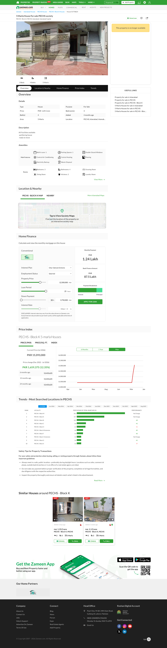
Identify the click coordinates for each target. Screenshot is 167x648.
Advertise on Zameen (24, 624)
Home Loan (133, 18)
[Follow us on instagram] (125, 628)
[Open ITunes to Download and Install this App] (126, 562)
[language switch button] (139, 2)
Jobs (18, 618)
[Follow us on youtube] (130, 628)
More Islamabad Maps (96, 195)
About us (19, 611)
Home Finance (63, 88)
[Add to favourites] (81, 519)
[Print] (141, 18)
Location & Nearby (42, 88)
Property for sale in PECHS (125, 100)
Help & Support (22, 621)
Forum (52, 618)
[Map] (75, 520)
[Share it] (78, 520)
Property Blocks (41, 2)
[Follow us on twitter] (119, 634)
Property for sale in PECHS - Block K (129, 103)
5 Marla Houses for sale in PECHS (127, 108)
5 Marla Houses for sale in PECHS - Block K (130, 111)
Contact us (20, 614)
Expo (52, 621)
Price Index (79, 88)
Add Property (55, 628)
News (52, 614)
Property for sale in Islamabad (126, 97)
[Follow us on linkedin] (125, 634)
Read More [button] (98, 480)
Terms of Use (21, 628)
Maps (74, 2)
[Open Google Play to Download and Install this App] (143, 562)
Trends (93, 88)
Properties (25, 2)
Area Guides (58, 2)
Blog (67, 2)
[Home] (17, 2)
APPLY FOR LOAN (90, 302)
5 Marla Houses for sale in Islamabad (129, 106)
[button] (60, 267)
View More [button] (98, 179)
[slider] (40, 282)
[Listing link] (68, 521)
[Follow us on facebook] (119, 628)
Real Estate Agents (57, 624)
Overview (24, 88)
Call (76, 541)
